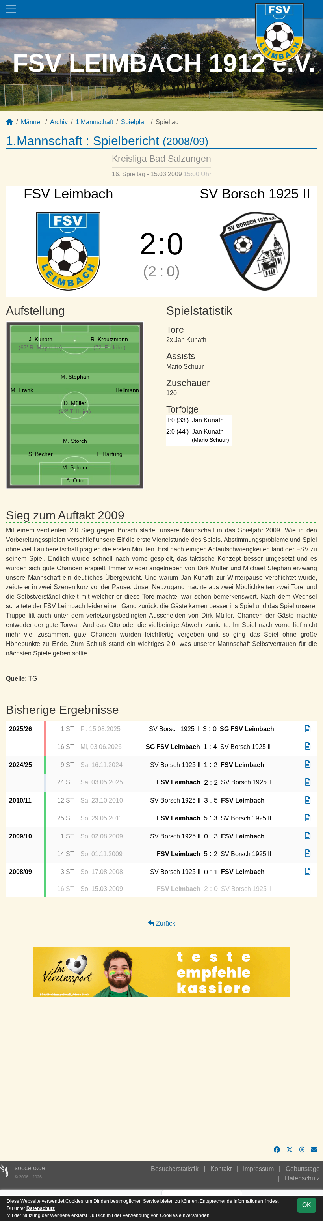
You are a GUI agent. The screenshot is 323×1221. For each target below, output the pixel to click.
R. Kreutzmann (109, 339)
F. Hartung (110, 454)
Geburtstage (303, 1168)
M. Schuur (75, 467)
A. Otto (75, 480)
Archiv (59, 122)
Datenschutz (302, 1178)
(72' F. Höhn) (109, 347)
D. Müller (75, 403)
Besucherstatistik (175, 1168)
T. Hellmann (124, 390)
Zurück (164, 923)
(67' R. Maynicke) (40, 347)
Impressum (258, 1168)
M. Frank (22, 390)
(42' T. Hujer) (75, 411)
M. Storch (75, 441)
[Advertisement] (161, 1071)
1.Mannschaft (94, 122)
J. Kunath (40, 339)
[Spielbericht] (307, 729)
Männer (31, 122)
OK (306, 1205)
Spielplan (134, 122)
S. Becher (40, 454)
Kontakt (221, 1168)
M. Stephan (75, 376)
